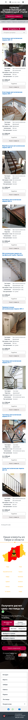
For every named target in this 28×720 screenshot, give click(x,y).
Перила (9, 21)
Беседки (5, 675)
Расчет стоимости (14, 87)
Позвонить (5, 618)
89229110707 (19, 717)
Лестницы (6, 699)
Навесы (5, 689)
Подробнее (14, 83)
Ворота (5, 679)
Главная (3, 21)
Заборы (5, 684)
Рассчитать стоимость (14, 16)
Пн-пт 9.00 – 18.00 (15, 2)
